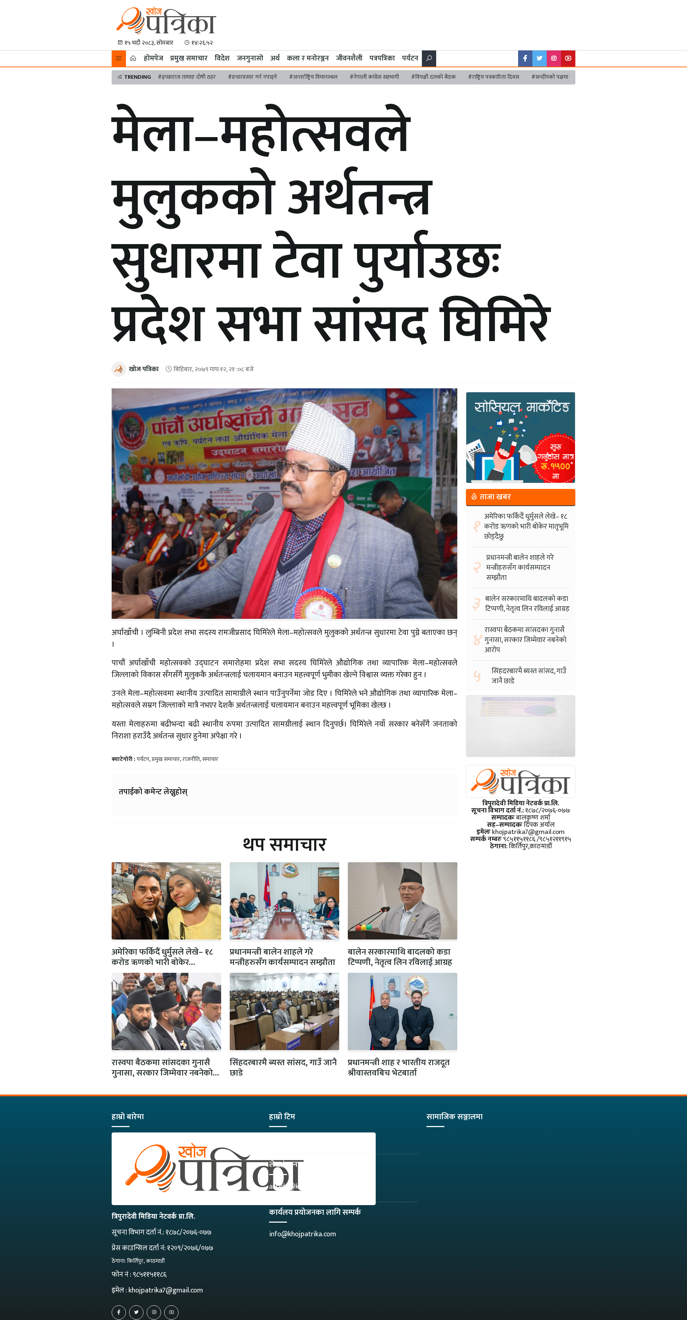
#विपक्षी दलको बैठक (433, 77)
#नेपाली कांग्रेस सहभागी (374, 77)
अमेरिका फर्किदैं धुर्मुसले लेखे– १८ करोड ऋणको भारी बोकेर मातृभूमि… (162, 962)
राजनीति (191, 759)
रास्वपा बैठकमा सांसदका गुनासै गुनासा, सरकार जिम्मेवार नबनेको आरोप (162, 1073)
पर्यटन (410, 58)
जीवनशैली (349, 58)
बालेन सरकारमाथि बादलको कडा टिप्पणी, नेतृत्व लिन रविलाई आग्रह (400, 957)
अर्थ (275, 58)
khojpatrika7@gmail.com (165, 1290)
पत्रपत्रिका (382, 58)
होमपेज (153, 58)
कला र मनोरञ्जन (308, 58)
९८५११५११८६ (149, 1274)
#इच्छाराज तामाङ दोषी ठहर (187, 77)
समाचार (210, 759)
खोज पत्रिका (144, 369)
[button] (119, 58)
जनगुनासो (250, 58)
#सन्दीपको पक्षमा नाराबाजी (559, 77)
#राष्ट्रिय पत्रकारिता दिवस (493, 77)
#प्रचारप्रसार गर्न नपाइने (252, 77)
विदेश (222, 58)
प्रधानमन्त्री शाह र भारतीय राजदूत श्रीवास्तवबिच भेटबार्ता (399, 1067)
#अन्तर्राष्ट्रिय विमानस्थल (313, 77)
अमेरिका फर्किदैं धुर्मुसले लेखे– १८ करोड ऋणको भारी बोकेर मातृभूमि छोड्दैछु (526, 526)
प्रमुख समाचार (189, 58)
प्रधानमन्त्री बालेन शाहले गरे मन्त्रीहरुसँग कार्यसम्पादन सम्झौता (282, 957)
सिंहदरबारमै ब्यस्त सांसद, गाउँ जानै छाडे (283, 1067)
